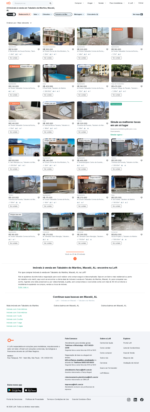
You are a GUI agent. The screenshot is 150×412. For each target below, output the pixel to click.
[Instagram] (128, 400)
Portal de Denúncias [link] (14, 399)
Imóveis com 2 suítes (15, 319)
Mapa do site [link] (128, 358)
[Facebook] (141, 400)
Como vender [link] (105, 348)
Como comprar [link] (106, 353)
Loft (57, 301)
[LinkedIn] (135, 400)
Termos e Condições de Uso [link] (58, 399)
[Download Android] (14, 390)
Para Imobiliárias (116, 3)
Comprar (78, 3)
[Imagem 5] (64, 43)
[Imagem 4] (131, 43)
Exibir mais (22, 287)
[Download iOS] (30, 390)
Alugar (90, 3)
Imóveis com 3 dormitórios (17, 312)
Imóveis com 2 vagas (15, 326)
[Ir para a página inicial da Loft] (9, 3)
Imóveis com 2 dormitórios (17, 309)
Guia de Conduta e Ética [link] (81, 399)
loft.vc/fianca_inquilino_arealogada (79, 360)
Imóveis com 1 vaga (14, 323)
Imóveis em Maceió (68, 301)
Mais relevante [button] (23, 23)
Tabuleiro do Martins (86, 301)
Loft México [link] (104, 373)
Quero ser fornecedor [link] (108, 368)
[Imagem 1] (24, 43)
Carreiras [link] (103, 363)
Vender (101, 3)
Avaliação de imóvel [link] (131, 363)
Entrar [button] (141, 3)
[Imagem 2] (94, 43)
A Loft (130, 3)
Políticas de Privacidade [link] (35, 399)
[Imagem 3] (61, 43)
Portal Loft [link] (127, 343)
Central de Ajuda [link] (106, 343)
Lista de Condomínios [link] (131, 348)
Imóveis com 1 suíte (14, 316)
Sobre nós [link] (104, 358)
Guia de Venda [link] (128, 353)
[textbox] (32, 3)
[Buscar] (50, 3)
